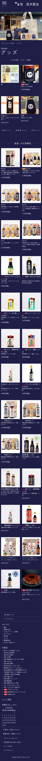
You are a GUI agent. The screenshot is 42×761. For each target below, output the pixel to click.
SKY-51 (3, 205)
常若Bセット (29, 421)
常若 (5, 590)
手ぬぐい (4, 116)
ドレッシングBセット (29, 558)
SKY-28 (28, 169)
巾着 (22, 116)
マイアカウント (9, 619)
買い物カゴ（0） (9, 614)
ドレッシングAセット (8, 558)
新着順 (29, 60)
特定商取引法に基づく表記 (12, 742)
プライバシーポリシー (11, 738)
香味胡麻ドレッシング (11, 525)
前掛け (26, 84)
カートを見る (8, 746)
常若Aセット (8, 421)
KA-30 (24, 205)
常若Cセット (8, 455)
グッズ (19, 43)
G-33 (2, 241)
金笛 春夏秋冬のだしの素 (9, 489)
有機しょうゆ (29, 525)
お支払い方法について (11, 729)
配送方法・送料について (12, 734)
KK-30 (3, 169)
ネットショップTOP (8, 43)
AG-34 (24, 241)
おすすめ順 (14, 60)
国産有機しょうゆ (28, 455)
